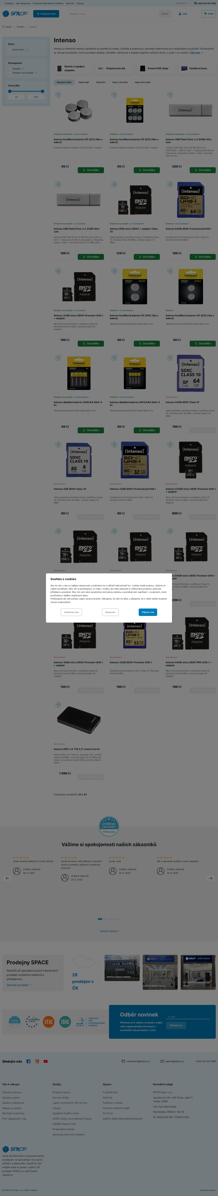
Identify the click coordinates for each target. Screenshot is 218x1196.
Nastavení (110, 612)
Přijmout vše (148, 612)
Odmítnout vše (71, 612)
